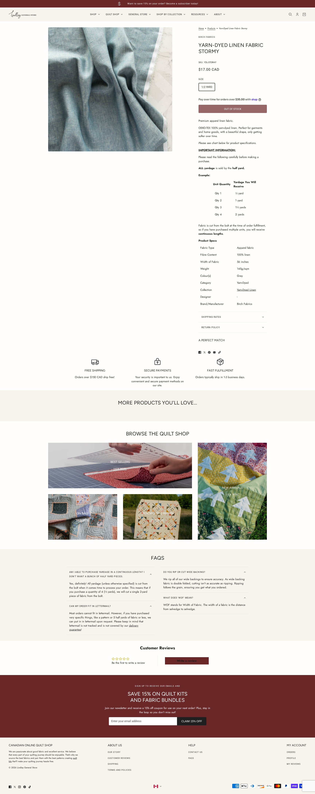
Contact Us (195, 752)
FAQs (191, 758)
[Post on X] (204, 352)
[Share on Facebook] (200, 352)
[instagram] (20, 787)
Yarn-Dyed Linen (246, 290)
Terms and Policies (119, 770)
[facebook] (10, 787)
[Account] (297, 14)
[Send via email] (214, 352)
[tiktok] (30, 787)
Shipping (113, 764)
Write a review (187, 661)
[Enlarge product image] (110, 89)
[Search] (290, 14)
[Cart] (304, 14)
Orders (291, 752)
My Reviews (294, 764)
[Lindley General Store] (22, 14)
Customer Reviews (119, 758)
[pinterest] (25, 787)
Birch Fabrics (207, 37)
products (211, 28)
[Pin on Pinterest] (209, 352)
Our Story (114, 752)
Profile (291, 758)
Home (201, 28)
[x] (14, 787)
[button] (219, 352)
